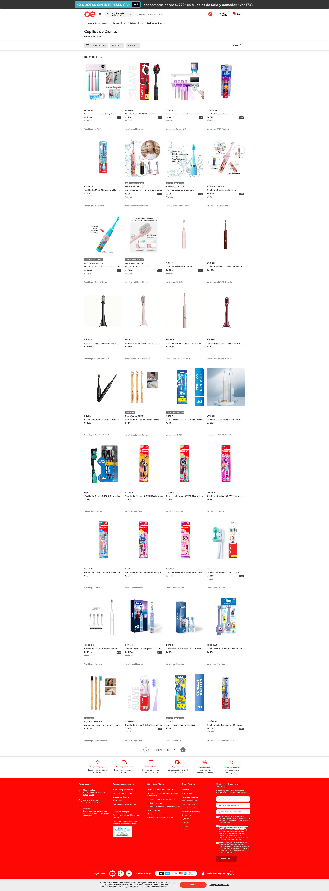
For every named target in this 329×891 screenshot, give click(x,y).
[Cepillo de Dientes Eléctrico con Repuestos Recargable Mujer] (144, 252)
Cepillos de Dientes (156, 23)
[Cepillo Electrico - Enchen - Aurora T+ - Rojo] (226, 252)
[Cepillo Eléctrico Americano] (226, 99)
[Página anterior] (146, 749)
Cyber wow (186, 819)
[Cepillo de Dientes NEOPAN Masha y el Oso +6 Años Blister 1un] (226, 482)
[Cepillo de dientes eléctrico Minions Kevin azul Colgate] (226, 711)
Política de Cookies (158, 887)
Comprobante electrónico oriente (160, 817)
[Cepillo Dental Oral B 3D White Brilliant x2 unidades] (185, 405)
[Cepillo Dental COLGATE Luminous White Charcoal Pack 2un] (144, 99)
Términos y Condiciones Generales (160, 790)
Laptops (185, 826)
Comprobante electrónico (157, 814)
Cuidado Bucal (137, 23)
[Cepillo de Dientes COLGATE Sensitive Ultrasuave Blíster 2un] (144, 711)
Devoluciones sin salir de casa (124, 804)
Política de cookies (154, 803)
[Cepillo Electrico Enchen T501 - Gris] (226, 405)
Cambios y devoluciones (122, 793)
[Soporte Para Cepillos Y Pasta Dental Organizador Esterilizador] (185, 99)
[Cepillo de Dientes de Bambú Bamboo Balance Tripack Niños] (144, 405)
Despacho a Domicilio (121, 797)
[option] (164, 4)
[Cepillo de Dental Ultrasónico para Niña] (144, 176)
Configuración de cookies (219, 885)
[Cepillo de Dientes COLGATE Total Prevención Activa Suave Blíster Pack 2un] (226, 558)
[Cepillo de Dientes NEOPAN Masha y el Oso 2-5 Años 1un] (185, 482)
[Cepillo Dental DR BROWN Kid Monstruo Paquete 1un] (226, 634)
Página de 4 (163, 749)
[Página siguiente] (183, 749)
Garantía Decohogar (121, 812)
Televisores (186, 830)
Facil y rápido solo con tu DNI (94, 792)
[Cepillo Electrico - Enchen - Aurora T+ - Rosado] (185, 329)
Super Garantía (119, 808)
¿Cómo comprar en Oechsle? (124, 790)
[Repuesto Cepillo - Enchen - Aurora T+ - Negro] (103, 329)
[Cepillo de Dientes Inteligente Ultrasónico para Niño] (185, 176)
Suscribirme (226, 858)
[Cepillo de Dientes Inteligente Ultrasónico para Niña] (226, 176)
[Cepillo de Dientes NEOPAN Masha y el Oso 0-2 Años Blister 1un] (185, 558)
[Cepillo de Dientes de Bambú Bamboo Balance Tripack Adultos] (103, 711)
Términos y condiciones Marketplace (161, 799)
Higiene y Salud (119, 23)
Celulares (185, 822)
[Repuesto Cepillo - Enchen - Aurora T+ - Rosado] (144, 329)
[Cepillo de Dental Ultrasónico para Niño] (103, 252)
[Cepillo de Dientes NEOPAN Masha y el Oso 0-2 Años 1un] (103, 558)
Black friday (186, 815)
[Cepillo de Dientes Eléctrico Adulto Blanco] (103, 634)
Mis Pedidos (117, 801)
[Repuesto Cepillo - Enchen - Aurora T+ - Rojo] (226, 329)
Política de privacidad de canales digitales (163, 807)
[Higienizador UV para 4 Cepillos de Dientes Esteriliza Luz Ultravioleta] (103, 99)
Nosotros (185, 790)
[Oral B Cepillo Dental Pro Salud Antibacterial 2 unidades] (185, 711)
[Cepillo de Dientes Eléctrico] (185, 252)
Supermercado (102, 23)
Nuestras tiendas (188, 793)
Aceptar (193, 885)
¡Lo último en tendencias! (191, 812)
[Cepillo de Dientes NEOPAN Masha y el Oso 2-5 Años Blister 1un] (144, 558)
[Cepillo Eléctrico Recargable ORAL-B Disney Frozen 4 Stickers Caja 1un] (144, 634)
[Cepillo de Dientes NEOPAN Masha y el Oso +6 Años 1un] (144, 482)
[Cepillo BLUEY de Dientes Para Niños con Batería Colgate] (103, 176)
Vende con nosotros (189, 804)
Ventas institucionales (190, 801)
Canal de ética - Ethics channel (193, 808)
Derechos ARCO (153, 810)
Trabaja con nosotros (190, 797)
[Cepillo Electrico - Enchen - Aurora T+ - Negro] (103, 405)
